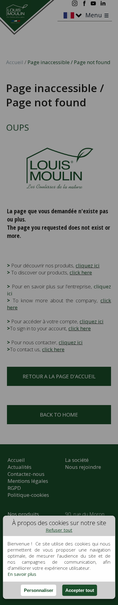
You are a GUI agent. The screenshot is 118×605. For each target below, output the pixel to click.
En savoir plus (22, 574)
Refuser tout (59, 530)
